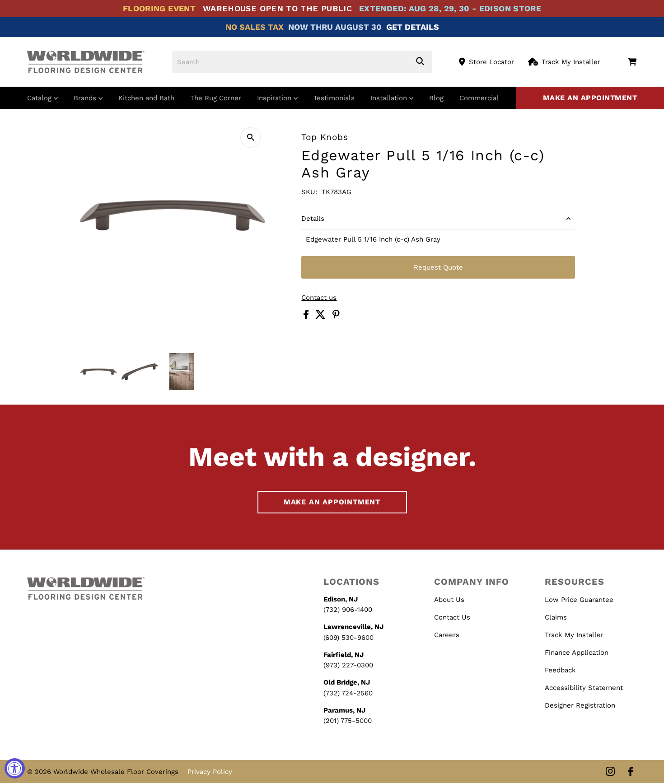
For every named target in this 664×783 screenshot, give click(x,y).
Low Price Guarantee (579, 600)
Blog (436, 98)
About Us (449, 600)
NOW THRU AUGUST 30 (335, 27)
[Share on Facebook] (307, 316)
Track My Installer (571, 62)
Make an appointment (590, 97)
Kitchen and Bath (146, 98)
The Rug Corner (215, 98)
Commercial (479, 98)
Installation (389, 98)
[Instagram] (610, 772)
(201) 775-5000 (347, 721)
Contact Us (452, 617)
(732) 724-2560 (348, 693)
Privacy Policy (209, 772)
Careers (446, 635)
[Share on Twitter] (321, 316)
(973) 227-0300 (348, 665)
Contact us (319, 297)
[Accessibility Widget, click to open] (15, 768)
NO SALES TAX (254, 27)
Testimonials (334, 98)
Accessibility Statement (584, 688)
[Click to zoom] (250, 137)
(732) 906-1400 (347, 610)
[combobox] (302, 62)
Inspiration (275, 98)
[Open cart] (632, 62)
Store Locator (491, 62)
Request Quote (438, 267)
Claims (556, 617)
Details (312, 218)
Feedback (560, 670)
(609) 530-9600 (348, 638)
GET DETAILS (412, 27)
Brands (86, 98)
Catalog (40, 98)
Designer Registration (580, 705)
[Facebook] (630, 772)
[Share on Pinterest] (336, 316)
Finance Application (576, 652)
